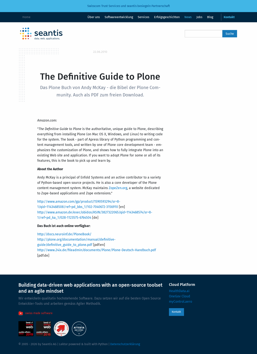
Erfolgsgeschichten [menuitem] (167, 17)
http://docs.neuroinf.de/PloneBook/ (64, 234)
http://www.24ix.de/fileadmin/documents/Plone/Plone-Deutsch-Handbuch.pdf (96, 250)
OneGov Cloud (179, 296)
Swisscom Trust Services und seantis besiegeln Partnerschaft (128, 6)
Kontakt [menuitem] (229, 17)
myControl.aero (180, 302)
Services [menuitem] (143, 17)
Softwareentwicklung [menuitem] (119, 17)
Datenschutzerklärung (125, 344)
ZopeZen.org (118, 188)
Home (26, 17)
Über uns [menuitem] (93, 17)
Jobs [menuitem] (199, 17)
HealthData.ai (179, 291)
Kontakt (176, 311)
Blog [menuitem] (210, 17)
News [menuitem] (188, 17)
